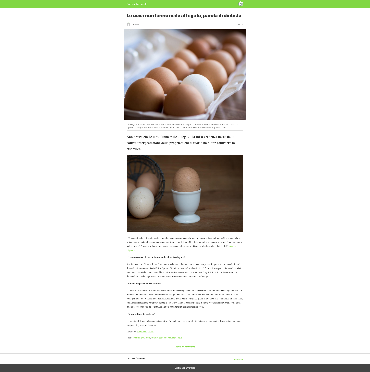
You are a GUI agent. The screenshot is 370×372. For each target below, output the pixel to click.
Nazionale (141, 331)
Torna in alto (238, 359)
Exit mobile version (185, 367)
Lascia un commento (185, 346)
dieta (148, 337)
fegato (154, 337)
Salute (150, 331)
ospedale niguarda (167, 337)
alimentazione (137, 337)
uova (180, 337)
